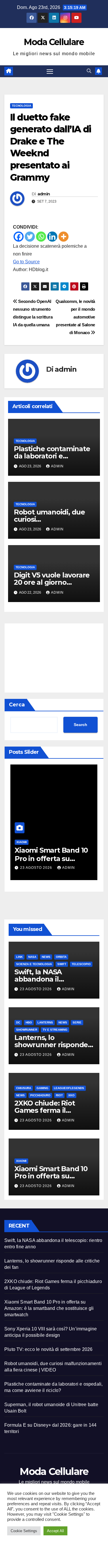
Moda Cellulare (54, 42)
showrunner (26, 1029)
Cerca (17, 704)
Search (80, 724)
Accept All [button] (55, 1531)
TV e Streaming (55, 1029)
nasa (32, 956)
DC (18, 1022)
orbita (61, 956)
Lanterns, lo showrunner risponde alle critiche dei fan (51, 1044)
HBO (29, 1022)
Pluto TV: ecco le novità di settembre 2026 (48, 1349)
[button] (89, 71)
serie (77, 1022)
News (46, 956)
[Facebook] (19, 237)
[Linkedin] (52, 237)
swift (61, 964)
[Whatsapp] (41, 237)
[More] (63, 237)
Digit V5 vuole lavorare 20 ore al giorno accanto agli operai (52, 582)
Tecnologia (21, 105)
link (19, 956)
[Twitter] (30, 237)
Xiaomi (21, 842)
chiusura (23, 1088)
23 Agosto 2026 (36, 868)
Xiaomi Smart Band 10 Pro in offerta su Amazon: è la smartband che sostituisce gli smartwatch (49, 1308)
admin (43, 194)
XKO (71, 1095)
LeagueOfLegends (69, 1088)
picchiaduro (40, 1095)
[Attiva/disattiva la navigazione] (49, 71)
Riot (59, 1095)
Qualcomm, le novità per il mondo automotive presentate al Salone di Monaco (75, 317)
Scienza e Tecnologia (34, 964)
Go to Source (26, 261)
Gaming (42, 1088)
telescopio (81, 964)
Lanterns (45, 1022)
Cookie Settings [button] (24, 1531)
